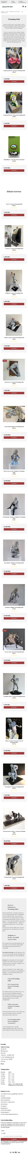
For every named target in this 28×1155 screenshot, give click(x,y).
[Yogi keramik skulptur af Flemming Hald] (14, 414)
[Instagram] (3, 1064)
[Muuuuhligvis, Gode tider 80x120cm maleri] (14, 147)
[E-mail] (14, 1133)
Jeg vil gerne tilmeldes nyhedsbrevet (13, 1136)
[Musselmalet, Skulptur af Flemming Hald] (14, 550)
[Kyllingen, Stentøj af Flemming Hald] (14, 280)
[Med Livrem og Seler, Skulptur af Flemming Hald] (14, 458)
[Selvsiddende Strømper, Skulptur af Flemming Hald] (14, 504)
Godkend (14, 1139)
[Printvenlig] (22, 11)
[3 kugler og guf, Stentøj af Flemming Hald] (14, 325)
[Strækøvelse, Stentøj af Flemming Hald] (14, 369)
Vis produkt (14, 81)
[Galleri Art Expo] (7, 6)
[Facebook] (1, 1064)
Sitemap (3, 1061)
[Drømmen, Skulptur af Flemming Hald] (14, 595)
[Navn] (14, 1130)
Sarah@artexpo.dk (9, 1057)
